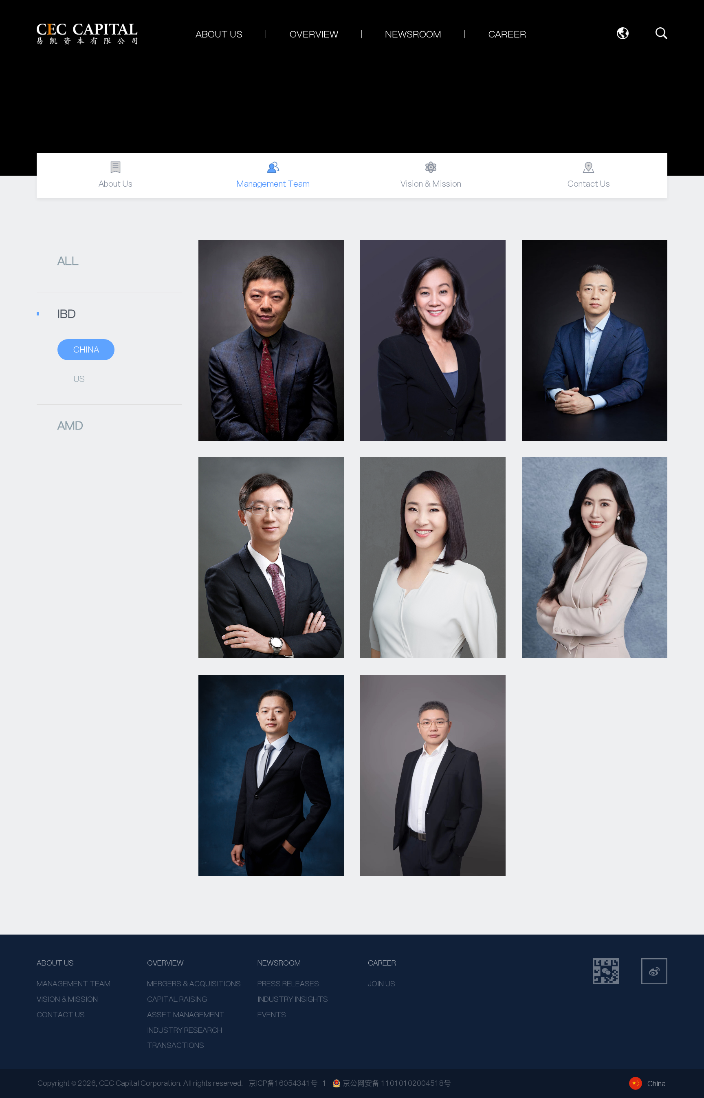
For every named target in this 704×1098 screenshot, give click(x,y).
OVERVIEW (165, 963)
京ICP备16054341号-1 (288, 1083)
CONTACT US (61, 1015)
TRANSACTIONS (175, 1045)
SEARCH (662, 33)
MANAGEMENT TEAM (73, 984)
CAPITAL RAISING (177, 999)
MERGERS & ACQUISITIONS (194, 984)
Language (623, 33)
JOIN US (381, 984)
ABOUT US (55, 963)
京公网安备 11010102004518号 (397, 1083)
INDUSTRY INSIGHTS (292, 999)
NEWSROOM (279, 963)
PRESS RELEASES (288, 984)
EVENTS (271, 1015)
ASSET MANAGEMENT (185, 1015)
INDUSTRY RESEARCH (184, 1030)
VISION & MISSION (67, 999)
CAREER (382, 963)
